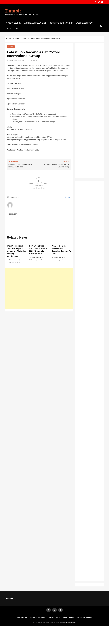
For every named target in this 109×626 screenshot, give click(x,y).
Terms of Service (37, 617)
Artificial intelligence (35, 23)
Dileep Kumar (14, 260)
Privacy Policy (54, 617)
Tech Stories (12, 29)
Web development (84, 23)
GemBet (9, 598)
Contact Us (22, 617)
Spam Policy (68, 617)
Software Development (61, 23)
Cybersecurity (13, 23)
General (11, 47)
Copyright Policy (84, 617)
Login (68, 197)
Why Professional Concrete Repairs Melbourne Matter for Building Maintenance (16, 251)
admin (11, 60)
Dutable (13, 11)
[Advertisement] (39, 288)
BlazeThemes (70, 622)
